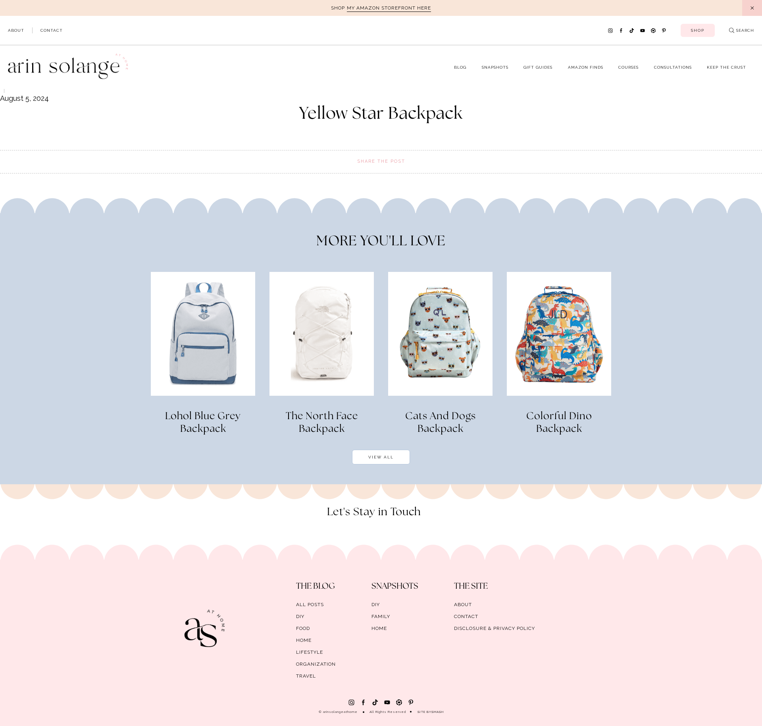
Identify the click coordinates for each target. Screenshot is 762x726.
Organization (316, 664)
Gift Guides (537, 67)
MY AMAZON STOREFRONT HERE (389, 8)
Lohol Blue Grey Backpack (203, 422)
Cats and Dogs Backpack (440, 422)
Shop (697, 30)
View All (381, 457)
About (16, 30)
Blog (460, 67)
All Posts (310, 604)
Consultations (673, 67)
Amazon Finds (585, 67)
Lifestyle (309, 652)
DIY (300, 616)
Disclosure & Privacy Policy (494, 628)
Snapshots (495, 67)
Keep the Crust (726, 67)
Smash (437, 712)
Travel (306, 676)
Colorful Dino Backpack (559, 422)
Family (380, 616)
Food (303, 628)
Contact (51, 30)
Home (304, 640)
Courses (628, 67)
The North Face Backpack (322, 422)
